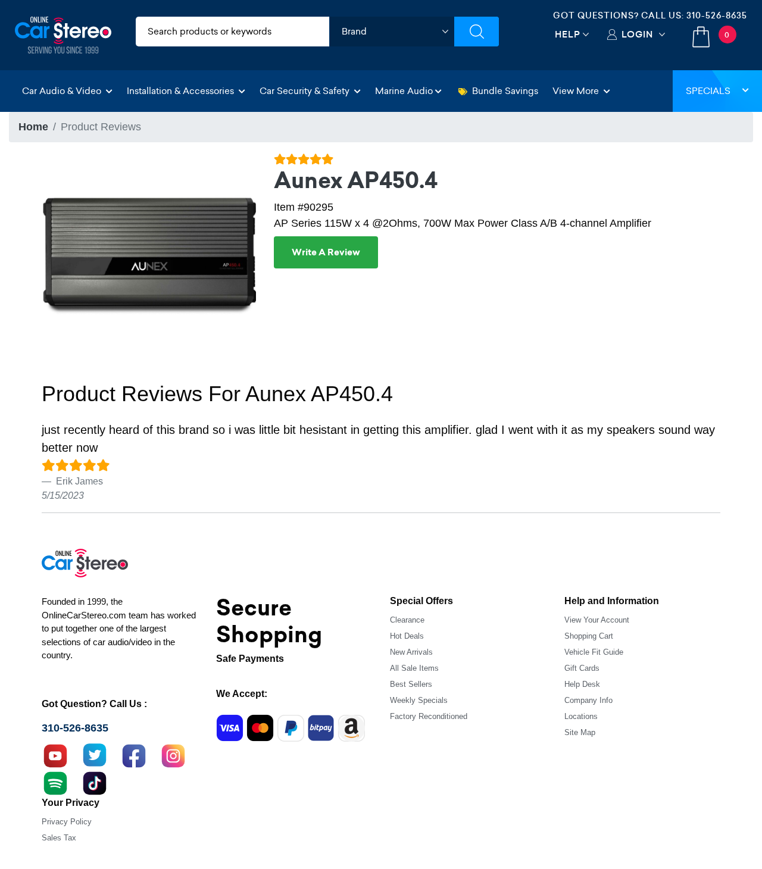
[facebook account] (134, 754)
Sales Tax (59, 837)
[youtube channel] (55, 754)
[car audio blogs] (55, 782)
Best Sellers (411, 684)
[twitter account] (94, 754)
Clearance (407, 619)
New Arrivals (411, 652)
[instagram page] (173, 754)
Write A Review (326, 252)
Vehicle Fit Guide (593, 652)
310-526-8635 (716, 15)
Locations (581, 716)
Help (567, 34)
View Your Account (596, 619)
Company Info (588, 700)
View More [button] (576, 91)
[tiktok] (94, 782)
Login (637, 34)
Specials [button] (708, 91)
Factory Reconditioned (428, 716)
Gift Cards (581, 668)
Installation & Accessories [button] (181, 91)
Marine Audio (404, 91)
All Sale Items (414, 668)
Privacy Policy (67, 821)
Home (33, 127)
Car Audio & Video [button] (63, 91)
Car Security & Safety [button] (306, 91)
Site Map (579, 732)
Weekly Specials (419, 700)
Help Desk (582, 684)
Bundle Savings (505, 91)
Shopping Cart (588, 636)
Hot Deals (407, 636)
